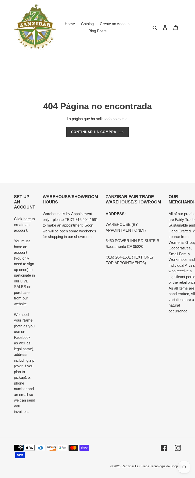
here (27, 219)
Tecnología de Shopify (165, 466)
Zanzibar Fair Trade (135, 466)
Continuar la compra (93, 132)
